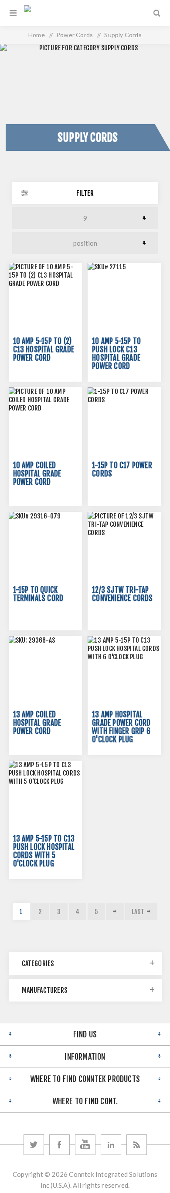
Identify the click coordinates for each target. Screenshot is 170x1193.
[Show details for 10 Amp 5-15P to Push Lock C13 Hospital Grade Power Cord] (124, 299)
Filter (85, 193)
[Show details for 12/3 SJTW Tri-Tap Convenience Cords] (124, 548)
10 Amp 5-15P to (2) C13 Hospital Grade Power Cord (44, 349)
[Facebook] (59, 1144)
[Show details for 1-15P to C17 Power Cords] (124, 424)
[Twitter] (34, 1144)
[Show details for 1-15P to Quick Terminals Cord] (45, 548)
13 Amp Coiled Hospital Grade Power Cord (37, 723)
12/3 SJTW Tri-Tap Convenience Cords (122, 594)
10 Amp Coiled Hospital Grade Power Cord (37, 474)
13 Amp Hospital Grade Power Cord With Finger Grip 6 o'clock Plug (121, 727)
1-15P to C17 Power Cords (122, 469)
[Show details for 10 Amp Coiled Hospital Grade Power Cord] (45, 424)
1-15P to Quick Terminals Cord (38, 594)
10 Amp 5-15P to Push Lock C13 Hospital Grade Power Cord (116, 354)
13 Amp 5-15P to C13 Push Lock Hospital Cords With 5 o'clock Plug (44, 851)
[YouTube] (85, 1144)
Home (36, 34)
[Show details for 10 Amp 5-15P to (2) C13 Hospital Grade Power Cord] (45, 299)
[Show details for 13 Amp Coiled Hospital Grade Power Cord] (45, 673)
